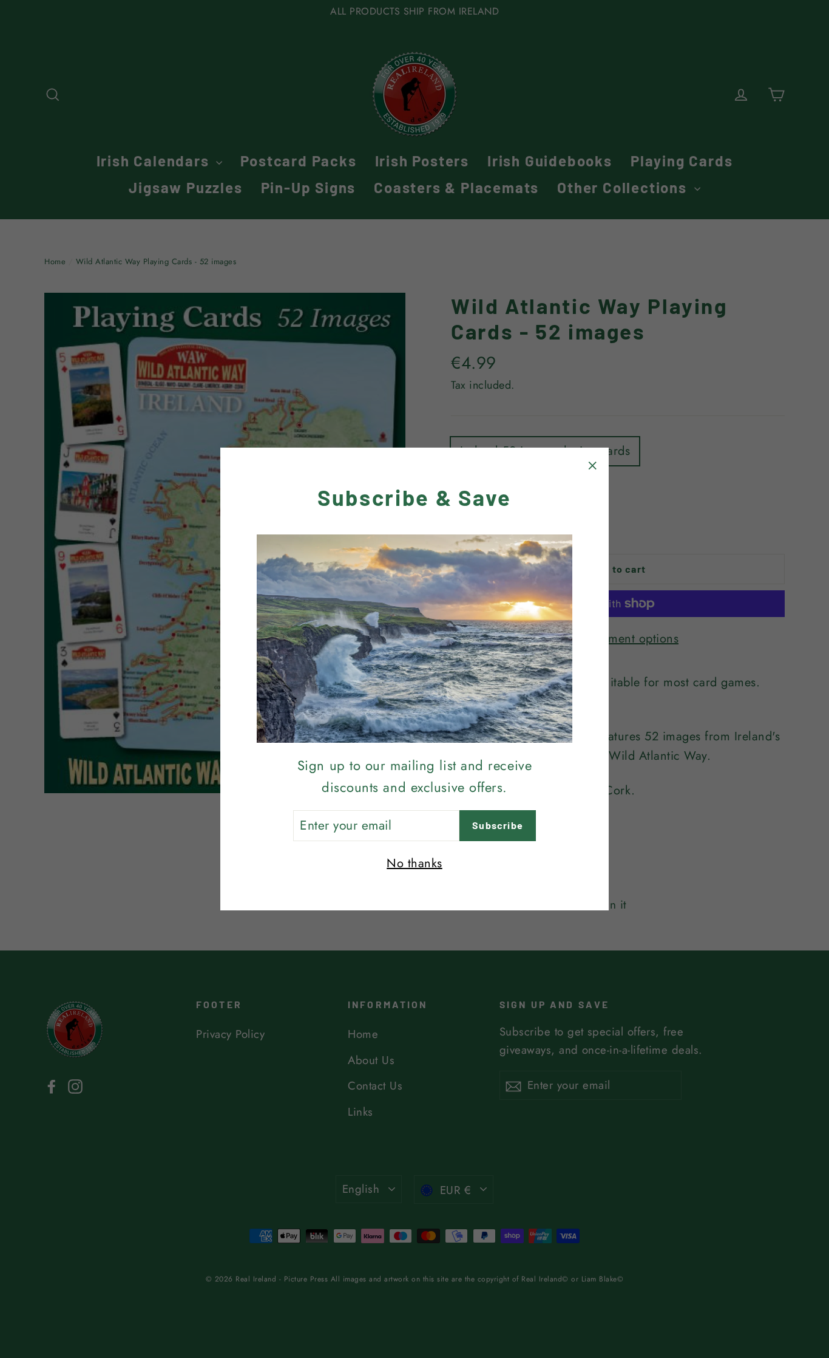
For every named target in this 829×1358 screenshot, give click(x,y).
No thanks (414, 863)
